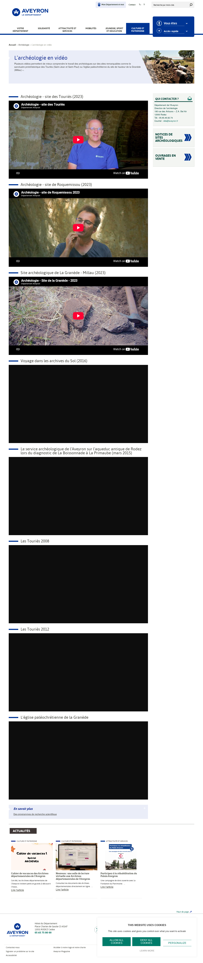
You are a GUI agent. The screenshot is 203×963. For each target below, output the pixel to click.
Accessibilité (11, 955)
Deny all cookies (146, 941)
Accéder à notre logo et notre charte (69, 947)
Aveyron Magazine (61, 951)
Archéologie (23, 44)
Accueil (12, 44)
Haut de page (183, 911)
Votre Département (20, 29)
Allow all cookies (117, 941)
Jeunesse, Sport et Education (114, 29)
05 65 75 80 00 (43, 932)
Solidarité (44, 28)
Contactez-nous (13, 947)
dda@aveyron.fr (170, 120)
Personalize (177, 943)
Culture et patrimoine (137, 29)
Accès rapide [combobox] (171, 31)
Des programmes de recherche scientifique (35, 814)
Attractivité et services (67, 29)
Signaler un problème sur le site (20, 951)
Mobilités (90, 28)
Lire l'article (17, 890)
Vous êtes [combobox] (170, 23)
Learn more (147, 950)
